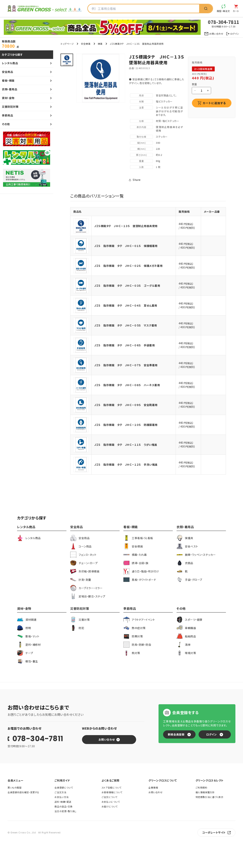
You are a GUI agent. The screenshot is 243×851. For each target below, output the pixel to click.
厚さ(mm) (141, 154)
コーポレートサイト (214, 832)
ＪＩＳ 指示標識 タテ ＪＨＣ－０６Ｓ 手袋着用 (124, 345)
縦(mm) (141, 142)
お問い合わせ (107, 739)
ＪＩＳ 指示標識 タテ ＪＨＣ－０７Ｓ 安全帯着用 (126, 365)
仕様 (141, 121)
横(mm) (141, 148)
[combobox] (143, 8)
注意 (141, 107)
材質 (141, 101)
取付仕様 (141, 136)
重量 (141, 160)
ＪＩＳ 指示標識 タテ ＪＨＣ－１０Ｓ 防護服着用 (126, 425)
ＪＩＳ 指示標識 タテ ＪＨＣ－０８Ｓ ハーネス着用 (127, 385)
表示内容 (141, 127)
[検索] (205, 8)
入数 (141, 167)
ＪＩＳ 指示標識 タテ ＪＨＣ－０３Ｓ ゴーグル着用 (127, 285)
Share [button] (137, 180)
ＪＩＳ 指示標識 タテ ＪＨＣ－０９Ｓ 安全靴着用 (126, 405)
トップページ (67, 43)
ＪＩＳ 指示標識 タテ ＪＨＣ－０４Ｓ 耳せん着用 (125, 305)
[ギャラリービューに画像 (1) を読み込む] (67, 60)
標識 (100, 43)
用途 (141, 95)
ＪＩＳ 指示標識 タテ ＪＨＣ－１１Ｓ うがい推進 (125, 445)
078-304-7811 (37, 738)
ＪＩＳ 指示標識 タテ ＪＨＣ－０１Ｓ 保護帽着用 (126, 246)
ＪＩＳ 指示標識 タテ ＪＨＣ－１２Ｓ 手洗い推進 (126, 464)
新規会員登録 (176, 734)
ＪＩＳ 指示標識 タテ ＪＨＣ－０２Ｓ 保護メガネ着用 (128, 266)
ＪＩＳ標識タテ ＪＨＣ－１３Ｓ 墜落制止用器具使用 (126, 226)
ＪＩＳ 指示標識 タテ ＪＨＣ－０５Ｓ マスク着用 (125, 325)
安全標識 (85, 43)
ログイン (211, 734)
